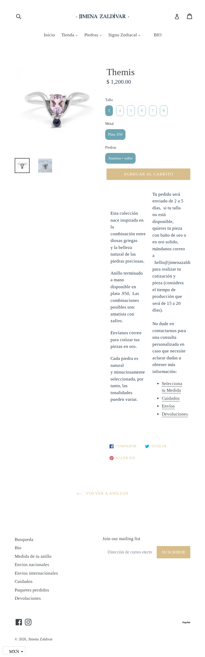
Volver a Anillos (106, 493)
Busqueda (24, 539)
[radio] (109, 110)
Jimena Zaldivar (40, 639)
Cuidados (171, 398)
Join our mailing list (121, 538)
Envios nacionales (32, 564)
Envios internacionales (36, 573)
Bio (18, 547)
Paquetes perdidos (32, 590)
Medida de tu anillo (33, 556)
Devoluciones (28, 598)
